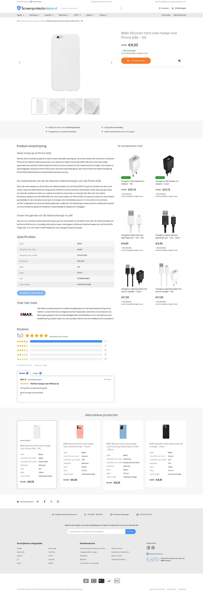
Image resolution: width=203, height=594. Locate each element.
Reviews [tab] (22, 373)
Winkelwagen (180, 8)
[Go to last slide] (19, 62)
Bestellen (84, 556)
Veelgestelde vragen (88, 552)
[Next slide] (111, 62)
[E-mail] (51, 501)
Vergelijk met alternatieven (31, 293)
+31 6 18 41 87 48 (145, 514)
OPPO (76, 15)
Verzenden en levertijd (89, 563)
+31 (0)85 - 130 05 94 (95, 514)
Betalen (83, 559)
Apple (19, 15)
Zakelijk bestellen (118, 559)
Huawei (51, 559)
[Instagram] (153, 547)
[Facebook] (148, 547)
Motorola (62, 15)
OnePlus (48, 15)
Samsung (33, 15)
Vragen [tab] (35, 373)
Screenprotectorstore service (92, 548)
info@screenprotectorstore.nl (66, 514)
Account (165, 8)
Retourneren (116, 548)
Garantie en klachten (120, 552)
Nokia (50, 563)
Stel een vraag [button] (41, 365)
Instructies (166, 15)
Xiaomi (89, 15)
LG (18, 559)
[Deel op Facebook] (44, 501)
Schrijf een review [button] (24, 365)
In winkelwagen (138, 60)
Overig (102, 15)
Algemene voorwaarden (157, 589)
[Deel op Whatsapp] (58, 501)
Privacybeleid (171, 589)
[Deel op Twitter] (37, 501)
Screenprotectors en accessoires (30, 21)
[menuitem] (40, 106)
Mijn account (116, 556)
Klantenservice (180, 15)
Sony (19, 563)
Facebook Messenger (121, 514)
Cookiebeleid (182, 589)
